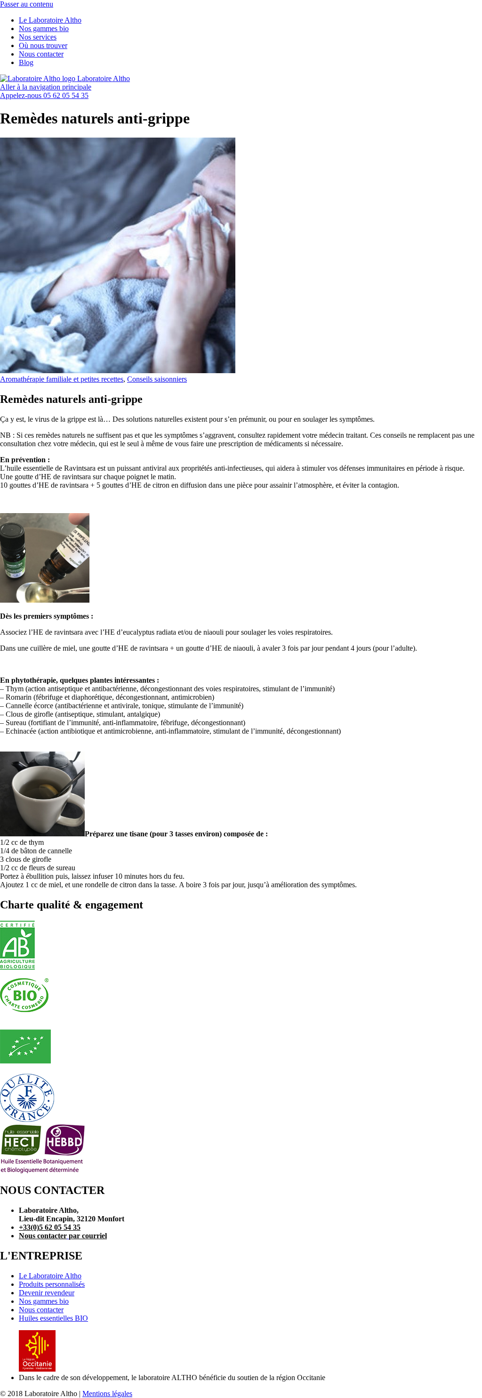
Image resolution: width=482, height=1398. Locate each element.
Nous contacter (41, 1310)
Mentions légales (107, 1394)
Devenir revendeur (46, 1293)
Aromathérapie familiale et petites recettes (61, 379)
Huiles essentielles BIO (53, 1318)
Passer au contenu (26, 4)
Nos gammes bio (44, 1301)
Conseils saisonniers (157, 379)
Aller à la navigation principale (45, 87)
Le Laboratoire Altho (50, 1276)
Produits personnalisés (52, 1284)
